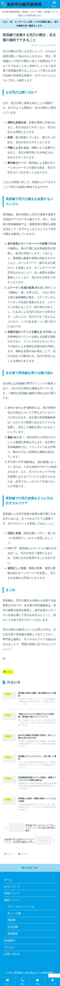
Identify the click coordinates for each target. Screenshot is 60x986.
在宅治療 (12, 926)
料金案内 (9, 940)
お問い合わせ (12, 954)
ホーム (8, 879)
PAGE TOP (31, 867)
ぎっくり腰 (14, 913)
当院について (12, 893)
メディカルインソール (20, 906)
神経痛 (11, 920)
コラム (9, 672)
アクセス (9, 947)
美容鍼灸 (12, 933)
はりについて (12, 886)
